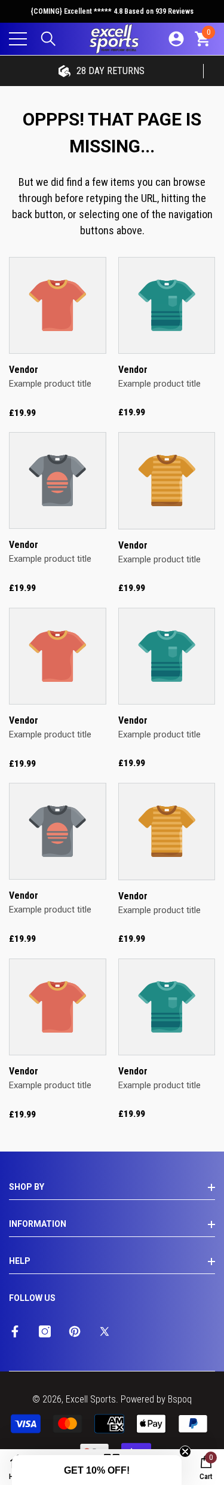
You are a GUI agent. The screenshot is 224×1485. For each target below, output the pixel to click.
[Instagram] (45, 1331)
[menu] (18, 39)
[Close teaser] (185, 1452)
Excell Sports (91, 1399)
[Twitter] (104, 1331)
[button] (48, 39)
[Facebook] (15, 1331)
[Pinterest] (75, 1331)
